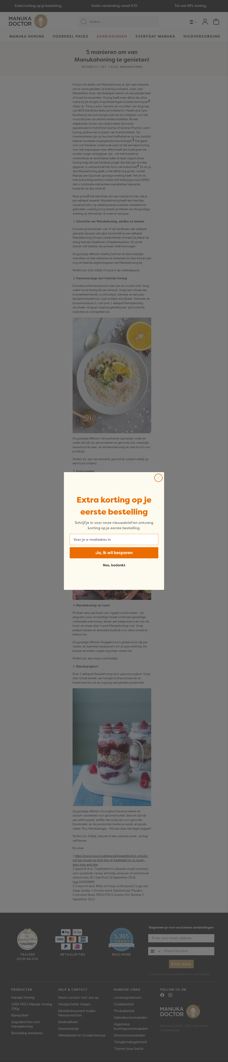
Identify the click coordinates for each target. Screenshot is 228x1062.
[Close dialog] (158, 478)
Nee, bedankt (114, 565)
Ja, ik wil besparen (114, 552)
